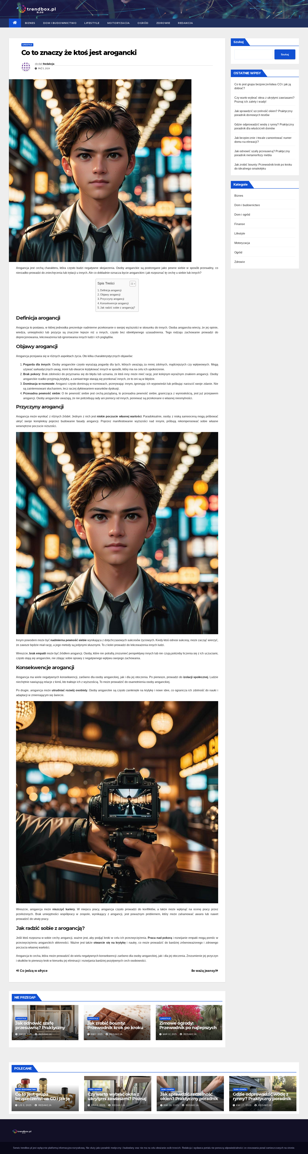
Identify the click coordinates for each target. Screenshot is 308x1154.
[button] (131, 284)
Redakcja (185, 23)
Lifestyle (91, 23)
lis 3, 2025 (25, 1105)
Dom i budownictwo (60, 23)
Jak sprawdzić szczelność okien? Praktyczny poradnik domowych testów (189, 1099)
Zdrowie (163, 23)
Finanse (239, 224)
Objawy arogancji (110, 294)
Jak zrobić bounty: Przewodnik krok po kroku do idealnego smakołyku (115, 1028)
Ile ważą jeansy (203, 971)
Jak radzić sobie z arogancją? (117, 307)
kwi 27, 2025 (243, 1105)
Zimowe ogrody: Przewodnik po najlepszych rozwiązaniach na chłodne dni (188, 1030)
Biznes (30, 23)
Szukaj (238, 42)
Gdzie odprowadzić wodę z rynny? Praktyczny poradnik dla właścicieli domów (262, 1099)
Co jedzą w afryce (33, 971)
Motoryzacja (118, 23)
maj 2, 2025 (98, 1105)
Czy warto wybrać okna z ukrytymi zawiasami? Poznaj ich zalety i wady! (117, 1099)
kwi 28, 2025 (171, 1105)
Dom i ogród (242, 214)
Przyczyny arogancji (112, 298)
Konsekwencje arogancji (114, 303)
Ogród (142, 23)
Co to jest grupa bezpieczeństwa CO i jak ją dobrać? (42, 1099)
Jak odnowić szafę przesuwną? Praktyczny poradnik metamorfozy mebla (40, 1030)
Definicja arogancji (110, 290)
